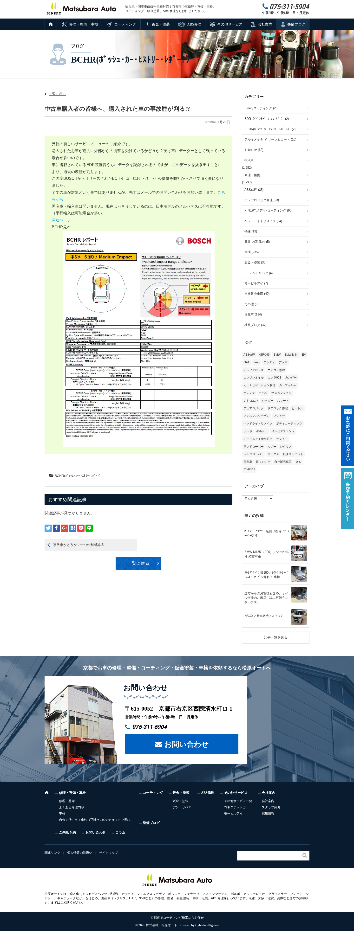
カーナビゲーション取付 (259, 385)
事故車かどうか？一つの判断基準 (78, 545)
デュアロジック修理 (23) (261, 200)
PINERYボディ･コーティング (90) (268, 210)
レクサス (286, 446)
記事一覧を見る (276, 637)
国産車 (247, 461)
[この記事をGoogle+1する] (64, 528)
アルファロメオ (253, 370)
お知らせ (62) (253, 150)
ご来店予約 (67, 832)
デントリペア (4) (261, 273)
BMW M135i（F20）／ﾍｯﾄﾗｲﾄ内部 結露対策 (266, 554)
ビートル (297, 408)
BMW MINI (291, 354)
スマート (283, 400)
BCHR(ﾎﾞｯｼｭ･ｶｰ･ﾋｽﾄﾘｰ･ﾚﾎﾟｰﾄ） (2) (269, 129)
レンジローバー (253, 454)
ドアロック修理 (278, 408)
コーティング (125, 24)
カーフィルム (287, 385)
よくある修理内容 (71, 807)
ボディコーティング (289, 423)
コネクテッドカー (236, 807)
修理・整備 (252, 175)
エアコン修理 (276, 370)
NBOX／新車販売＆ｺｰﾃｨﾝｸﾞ (264, 616)
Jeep (256, 362)
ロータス (273, 454)
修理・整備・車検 (83, 24)
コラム (120, 832)
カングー (291, 377)
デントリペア (182, 807)
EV (304, 354)
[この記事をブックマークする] (72, 528)
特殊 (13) (250, 231)
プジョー (279, 415)
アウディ (269, 362)
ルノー (272, 446)
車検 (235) (251, 252)
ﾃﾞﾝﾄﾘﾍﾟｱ (249, 469)
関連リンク (52, 852)
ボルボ (247, 431)
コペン (263, 393)
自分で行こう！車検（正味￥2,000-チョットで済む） (96, 820)
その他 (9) (251, 304)
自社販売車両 (283, 461)
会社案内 (265, 24)
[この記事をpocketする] (81, 528)
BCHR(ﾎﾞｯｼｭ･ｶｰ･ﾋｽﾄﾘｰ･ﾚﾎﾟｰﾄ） (78, 476)
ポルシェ (262, 431)
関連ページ (61, 220)
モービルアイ (233, 813)
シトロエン (250, 400)
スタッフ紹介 (271, 807)
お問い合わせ (186, 744)
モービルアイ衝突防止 (257, 439)
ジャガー (267, 400)
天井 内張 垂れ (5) (257, 242)
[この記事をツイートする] (48, 528)
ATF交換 (264, 354)
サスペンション (281, 393)
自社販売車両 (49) (256, 293)
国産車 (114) (253, 314)
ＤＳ (298, 461)
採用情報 (268, 813)
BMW (277, 354)
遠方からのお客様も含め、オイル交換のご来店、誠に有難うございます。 (266, 597)
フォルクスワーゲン (256, 415)
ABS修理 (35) (253, 190)
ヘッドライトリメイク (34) (263, 221)
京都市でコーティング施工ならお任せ (177, 917)
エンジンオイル (253, 377)
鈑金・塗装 (161, 24)
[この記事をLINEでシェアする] (89, 528)
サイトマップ (108, 852)
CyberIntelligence (207, 925)
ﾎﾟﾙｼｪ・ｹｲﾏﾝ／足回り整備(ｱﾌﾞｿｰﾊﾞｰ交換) (266, 533)
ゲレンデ (249, 393)
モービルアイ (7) (256, 283)
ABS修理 (194, 24)
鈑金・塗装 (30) (255, 262)
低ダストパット (293, 454)
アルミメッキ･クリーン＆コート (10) (270, 139)
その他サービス (230, 24)
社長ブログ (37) (255, 325)
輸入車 (249, 160)
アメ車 (283, 362)
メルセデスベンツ (283, 431)
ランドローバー (253, 446)
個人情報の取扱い (79, 852)
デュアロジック (253, 408)
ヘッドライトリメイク (257, 423)
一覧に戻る (57, 94)
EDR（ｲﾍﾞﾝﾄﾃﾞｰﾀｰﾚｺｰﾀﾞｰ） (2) (266, 119)
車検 (62, 813)
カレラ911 (274, 377)
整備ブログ (296, 24)
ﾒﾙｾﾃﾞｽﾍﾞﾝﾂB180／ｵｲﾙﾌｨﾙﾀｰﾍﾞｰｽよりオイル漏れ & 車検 (266, 575)
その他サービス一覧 (238, 801)
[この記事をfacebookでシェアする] (56, 528)
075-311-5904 (149, 727)
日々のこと (263, 461)
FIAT (246, 362)
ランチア (282, 439)
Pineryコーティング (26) (261, 108)
